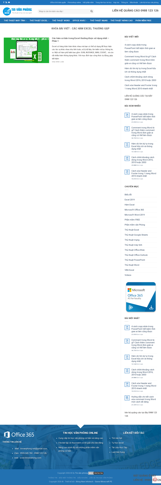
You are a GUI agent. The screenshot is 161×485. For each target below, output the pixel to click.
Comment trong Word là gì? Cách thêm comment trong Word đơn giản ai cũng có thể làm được (140, 60)
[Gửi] (91, 11)
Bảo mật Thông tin (67, 478)
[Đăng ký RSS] (6, 2)
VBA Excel (129, 270)
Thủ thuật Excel (39, 20)
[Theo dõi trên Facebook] (4, 2)
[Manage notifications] (155, 479)
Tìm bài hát (117, 438)
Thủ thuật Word (61, 20)
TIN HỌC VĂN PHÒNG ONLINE (80, 432)
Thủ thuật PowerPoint (135, 260)
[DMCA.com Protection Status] (96, 473)
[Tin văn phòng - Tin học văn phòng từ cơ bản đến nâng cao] (18, 11)
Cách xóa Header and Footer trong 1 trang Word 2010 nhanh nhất (141, 87)
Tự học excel (118, 442)
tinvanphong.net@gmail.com (33, 448)
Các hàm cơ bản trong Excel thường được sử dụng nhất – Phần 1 (80, 39)
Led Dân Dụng (118, 452)
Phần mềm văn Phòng (135, 224)
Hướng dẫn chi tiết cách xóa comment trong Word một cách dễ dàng (143, 399)
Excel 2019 (130, 199)
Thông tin (124, 2)
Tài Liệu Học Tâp (119, 447)
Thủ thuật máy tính (14, 20)
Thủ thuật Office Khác (135, 250)
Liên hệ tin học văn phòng (149, 2)
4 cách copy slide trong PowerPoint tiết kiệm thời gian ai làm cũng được (140, 48)
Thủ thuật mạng (99, 20)
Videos (128, 275)
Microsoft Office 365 (134, 209)
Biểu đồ (128, 194)
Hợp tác (116, 2)
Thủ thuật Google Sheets (136, 235)
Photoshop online (74, 2)
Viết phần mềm (88, 2)
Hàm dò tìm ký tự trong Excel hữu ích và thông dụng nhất (140, 70)
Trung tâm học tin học (103, 2)
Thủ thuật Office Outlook (136, 255)
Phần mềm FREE (132, 219)
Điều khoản (134, 2)
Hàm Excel (129, 204)
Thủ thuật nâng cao (121, 20)
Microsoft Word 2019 (135, 214)
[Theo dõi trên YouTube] (9, 2)
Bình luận (137, 122)
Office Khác (79, 20)
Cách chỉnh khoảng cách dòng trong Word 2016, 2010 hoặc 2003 (140, 78)
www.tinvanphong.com (30, 458)
